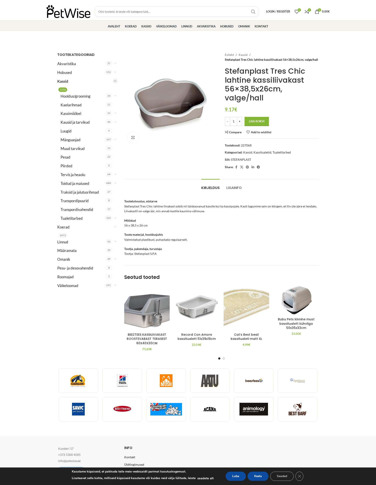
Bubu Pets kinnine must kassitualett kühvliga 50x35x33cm (296, 323)
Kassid (62, 81)
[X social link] (242, 167)
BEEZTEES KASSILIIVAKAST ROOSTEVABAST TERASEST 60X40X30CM (147, 338)
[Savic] (79, 409)
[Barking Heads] (166, 409)
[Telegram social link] (258, 167)
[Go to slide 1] (219, 358)
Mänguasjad (71, 139)
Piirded (66, 166)
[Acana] (210, 409)
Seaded (282, 476)
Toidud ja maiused (75, 183)
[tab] (210, 185)
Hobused (64, 72)
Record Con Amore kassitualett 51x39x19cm (197, 336)
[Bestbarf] (298, 409)
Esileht (229, 55)
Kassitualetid (262, 152)
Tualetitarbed (72, 218)
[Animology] (254, 409)
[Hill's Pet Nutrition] (122, 380)
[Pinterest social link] (247, 167)
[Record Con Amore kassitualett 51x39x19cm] (196, 308)
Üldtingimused (134, 464)
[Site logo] (68, 11)
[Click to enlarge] (133, 137)
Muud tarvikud (73, 148)
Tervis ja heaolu (73, 174)
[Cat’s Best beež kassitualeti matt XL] (246, 308)
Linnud (62, 242)
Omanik (63, 259)
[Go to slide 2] (224, 358)
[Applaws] (298, 380)
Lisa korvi (256, 121)
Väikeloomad (67, 285)
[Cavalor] (79, 380)
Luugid (66, 131)
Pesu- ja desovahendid (75, 268)
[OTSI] (253, 12)
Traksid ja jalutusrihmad (80, 192)
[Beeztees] (254, 380)
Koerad (63, 227)
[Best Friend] (122, 409)
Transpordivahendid (77, 209)
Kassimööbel (71, 113)
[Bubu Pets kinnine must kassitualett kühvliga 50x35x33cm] (296, 300)
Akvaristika (66, 63)
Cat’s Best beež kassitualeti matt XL (246, 336)
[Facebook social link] (236, 167)
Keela (258, 476)
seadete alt (205, 478)
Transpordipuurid (75, 200)
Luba (235, 476)
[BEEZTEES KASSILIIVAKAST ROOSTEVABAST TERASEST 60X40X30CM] (147, 308)
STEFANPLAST (241, 159)
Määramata (67, 250)
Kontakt (129, 457)
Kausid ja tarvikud (75, 122)
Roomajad (65, 277)
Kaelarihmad (71, 105)
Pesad (65, 157)
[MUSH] (166, 380)
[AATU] (210, 380)
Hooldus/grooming (75, 96)
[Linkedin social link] (252, 167)
